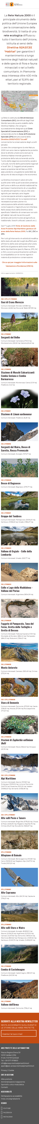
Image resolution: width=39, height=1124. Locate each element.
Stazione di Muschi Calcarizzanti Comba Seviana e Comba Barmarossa (17, 375)
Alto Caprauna (8, 892)
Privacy (4, 1070)
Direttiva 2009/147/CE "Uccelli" (14, 139)
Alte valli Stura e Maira (13, 928)
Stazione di (16, 414)
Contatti (4, 1087)
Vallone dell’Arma (10, 1004)
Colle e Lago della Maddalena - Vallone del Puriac (17, 589)
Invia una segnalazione (10, 1099)
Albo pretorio (6, 1079)
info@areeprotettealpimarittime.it (15, 1063)
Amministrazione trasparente (13, 1082)
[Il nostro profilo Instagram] (1, 1116)
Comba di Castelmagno (13, 969)
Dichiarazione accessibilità (11, 1096)
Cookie (11, 1070)
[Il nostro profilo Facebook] (1, 1112)
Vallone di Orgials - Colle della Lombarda (16, 552)
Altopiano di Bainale (11, 855)
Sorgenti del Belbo (10, 337)
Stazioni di (17, 741)
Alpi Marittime (8, 778)
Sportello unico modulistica (12, 1085)
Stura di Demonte (10, 702)
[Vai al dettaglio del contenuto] (19, 287)
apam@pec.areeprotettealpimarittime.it (17, 1066)
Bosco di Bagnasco (10, 483)
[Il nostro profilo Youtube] (1, 1108)
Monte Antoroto (9, 667)
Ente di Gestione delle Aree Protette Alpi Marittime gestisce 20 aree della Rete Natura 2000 (18, 228)
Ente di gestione (7, 1074)
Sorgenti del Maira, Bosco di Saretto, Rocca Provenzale (15, 448)
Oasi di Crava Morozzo (12, 302)
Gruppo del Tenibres (11, 516)
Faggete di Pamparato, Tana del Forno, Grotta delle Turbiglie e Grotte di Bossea (17, 627)
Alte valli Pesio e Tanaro (13, 818)
